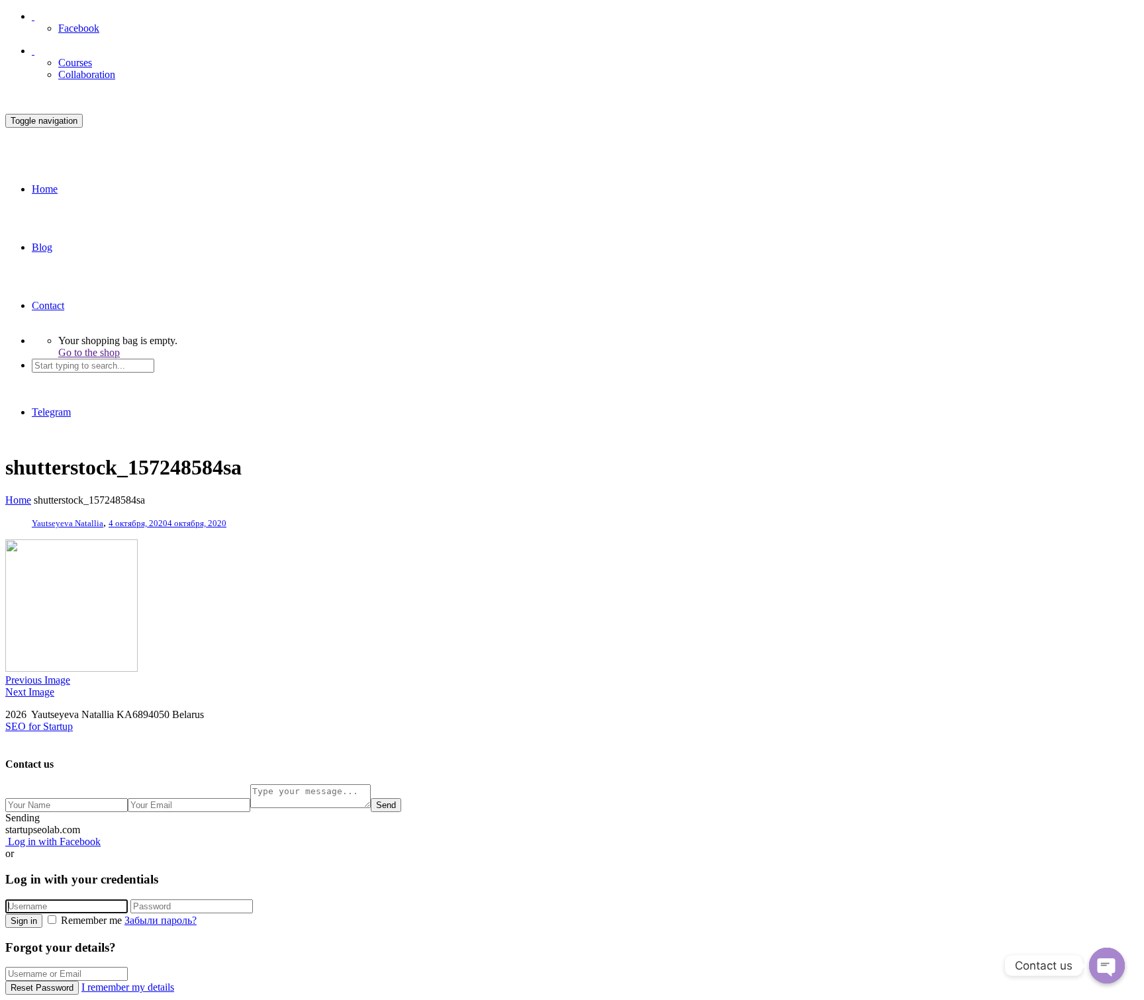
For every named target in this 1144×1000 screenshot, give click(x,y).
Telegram (51, 412)
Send (386, 805)
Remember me (91, 920)
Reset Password (42, 988)
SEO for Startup (39, 726)
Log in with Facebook (53, 841)
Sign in (24, 921)
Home (45, 189)
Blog (42, 247)
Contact (48, 305)
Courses (75, 62)
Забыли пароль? (160, 920)
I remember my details (127, 987)
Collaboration (86, 74)
